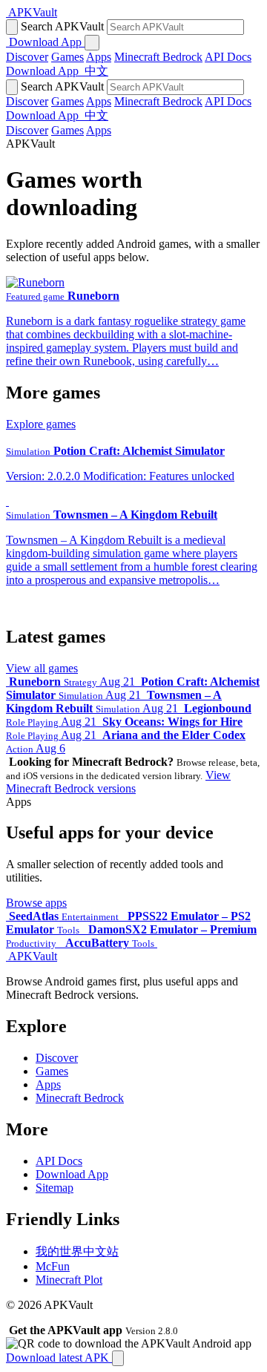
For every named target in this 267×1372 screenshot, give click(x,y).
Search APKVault (62, 26)
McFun (53, 1266)
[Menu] (92, 42)
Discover (27, 56)
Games (67, 56)
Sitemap (54, 1187)
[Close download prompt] (118, 1358)
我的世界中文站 (77, 1251)
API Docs (228, 56)
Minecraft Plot (69, 1279)
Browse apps (36, 902)
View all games (42, 668)
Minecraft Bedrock (158, 56)
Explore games (41, 424)
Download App (72, 1174)
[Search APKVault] (12, 27)
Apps (98, 56)
